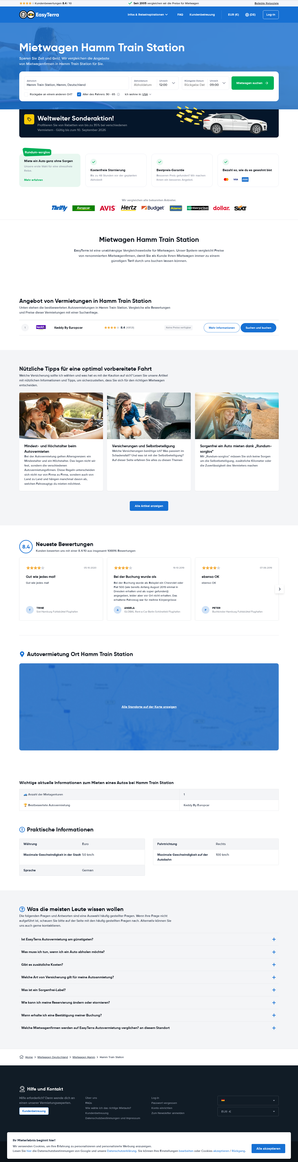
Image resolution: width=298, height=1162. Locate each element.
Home (29, 1057)
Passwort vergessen (164, 1103)
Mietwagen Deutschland (53, 1057)
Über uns (91, 1098)
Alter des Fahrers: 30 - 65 (99, 94)
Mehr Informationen (222, 328)
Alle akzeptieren (268, 1148)
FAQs (88, 1103)
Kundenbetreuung (202, 14)
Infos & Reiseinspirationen (146, 14)
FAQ (180, 14)
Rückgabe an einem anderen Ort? (50, 94)
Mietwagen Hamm (84, 1057)
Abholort (31, 81)
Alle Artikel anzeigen (149, 506)
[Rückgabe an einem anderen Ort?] (26, 94)
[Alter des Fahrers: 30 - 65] (79, 94)
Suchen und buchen (258, 328)
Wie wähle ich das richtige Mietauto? (108, 1108)
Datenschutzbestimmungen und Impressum (112, 1118)
